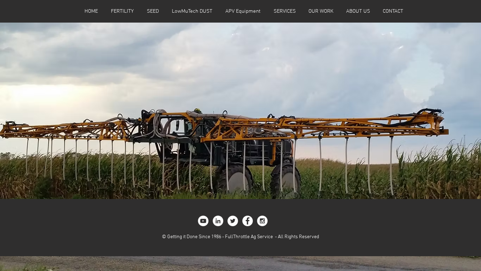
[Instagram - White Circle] (262, 221)
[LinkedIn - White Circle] (218, 221)
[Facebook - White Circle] (247, 221)
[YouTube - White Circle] (203, 221)
